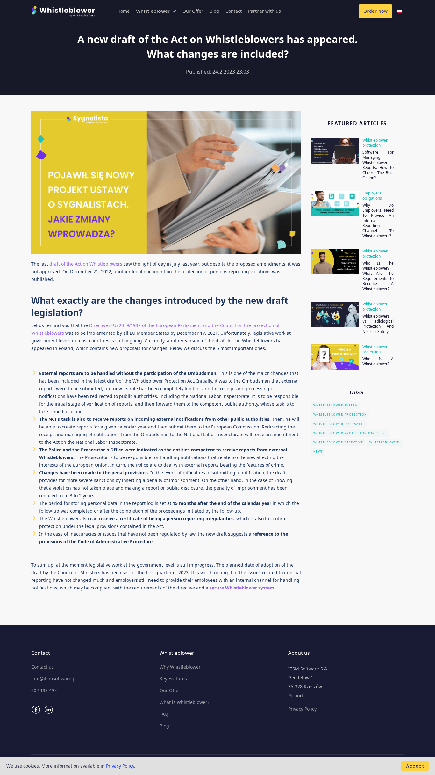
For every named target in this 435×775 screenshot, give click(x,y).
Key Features (173, 678)
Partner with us (264, 11)
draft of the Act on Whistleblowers (86, 264)
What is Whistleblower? (184, 702)
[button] (156, 11)
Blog (214, 11)
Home (123, 11)
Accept (415, 766)
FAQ (164, 714)
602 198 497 (44, 690)
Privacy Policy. (120, 766)
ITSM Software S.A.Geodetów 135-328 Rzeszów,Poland (308, 682)
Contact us (42, 666)
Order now (375, 11)
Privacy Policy (302, 709)
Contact (233, 11)
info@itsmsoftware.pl (54, 678)
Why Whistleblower (180, 666)
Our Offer (192, 11)
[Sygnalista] (400, 11)
